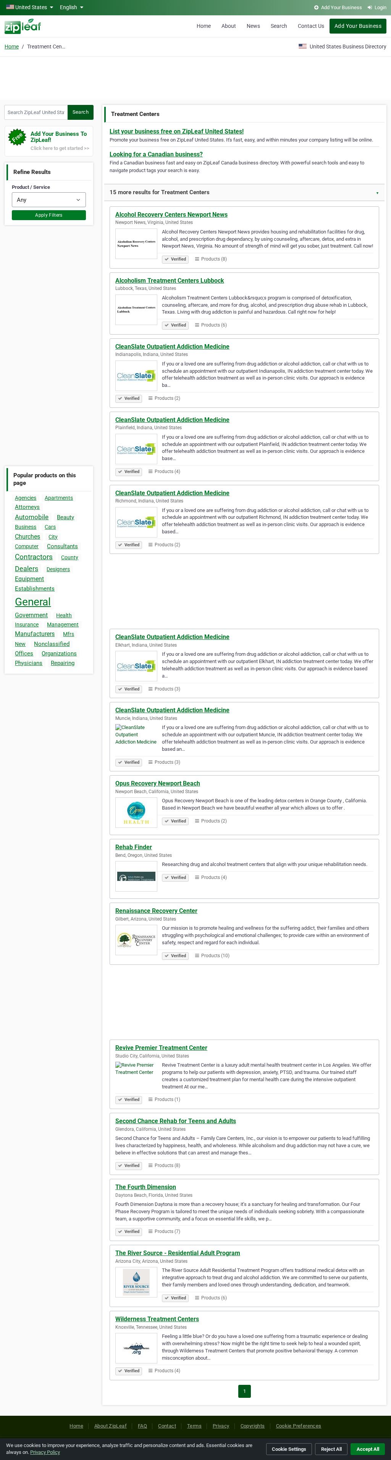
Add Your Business (357, 26)
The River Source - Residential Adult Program (177, 1253)
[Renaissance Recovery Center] (138, 941)
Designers (58, 569)
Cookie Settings (289, 1449)
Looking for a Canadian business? (156, 154)
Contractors (34, 556)
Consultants (62, 546)
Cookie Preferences (299, 1426)
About (228, 26)
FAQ (142, 1426)
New (20, 644)
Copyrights (253, 1426)
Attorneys (27, 507)
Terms (194, 1426)
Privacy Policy (45, 1452)
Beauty (65, 517)
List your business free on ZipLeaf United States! (177, 131)
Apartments (59, 498)
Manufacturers (35, 633)
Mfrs (68, 634)
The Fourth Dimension (145, 1187)
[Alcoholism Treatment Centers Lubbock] (138, 311)
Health (64, 615)
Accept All (368, 1449)
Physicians (28, 663)
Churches (27, 536)
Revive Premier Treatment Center (161, 1047)
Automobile (31, 517)
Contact (167, 1426)
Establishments (35, 588)
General (33, 602)
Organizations (59, 653)
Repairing (62, 663)
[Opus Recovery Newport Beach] (138, 813)
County (69, 557)
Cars (50, 527)
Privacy (221, 1426)
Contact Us (311, 26)
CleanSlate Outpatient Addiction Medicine (172, 346)
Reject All (331, 1449)
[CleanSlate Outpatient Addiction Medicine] (138, 377)
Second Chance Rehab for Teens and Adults (175, 1121)
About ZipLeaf (110, 1426)
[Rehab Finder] (138, 877)
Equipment (29, 579)
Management (63, 624)
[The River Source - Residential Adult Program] (138, 1283)
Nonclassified (51, 644)
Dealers (26, 569)
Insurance (27, 624)
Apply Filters (49, 215)
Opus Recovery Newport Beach (157, 783)
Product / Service (31, 187)
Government (31, 615)
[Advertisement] (195, 77)
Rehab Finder (133, 847)
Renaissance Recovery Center (156, 910)
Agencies (25, 498)
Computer (27, 546)
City (53, 537)
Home (204, 26)
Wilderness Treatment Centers (157, 1319)
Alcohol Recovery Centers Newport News (171, 214)
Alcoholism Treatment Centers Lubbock (169, 280)
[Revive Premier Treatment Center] (138, 1078)
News (253, 26)
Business (25, 527)
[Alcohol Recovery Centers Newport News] (138, 245)
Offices (24, 653)
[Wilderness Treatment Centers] (138, 1349)
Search (279, 26)
